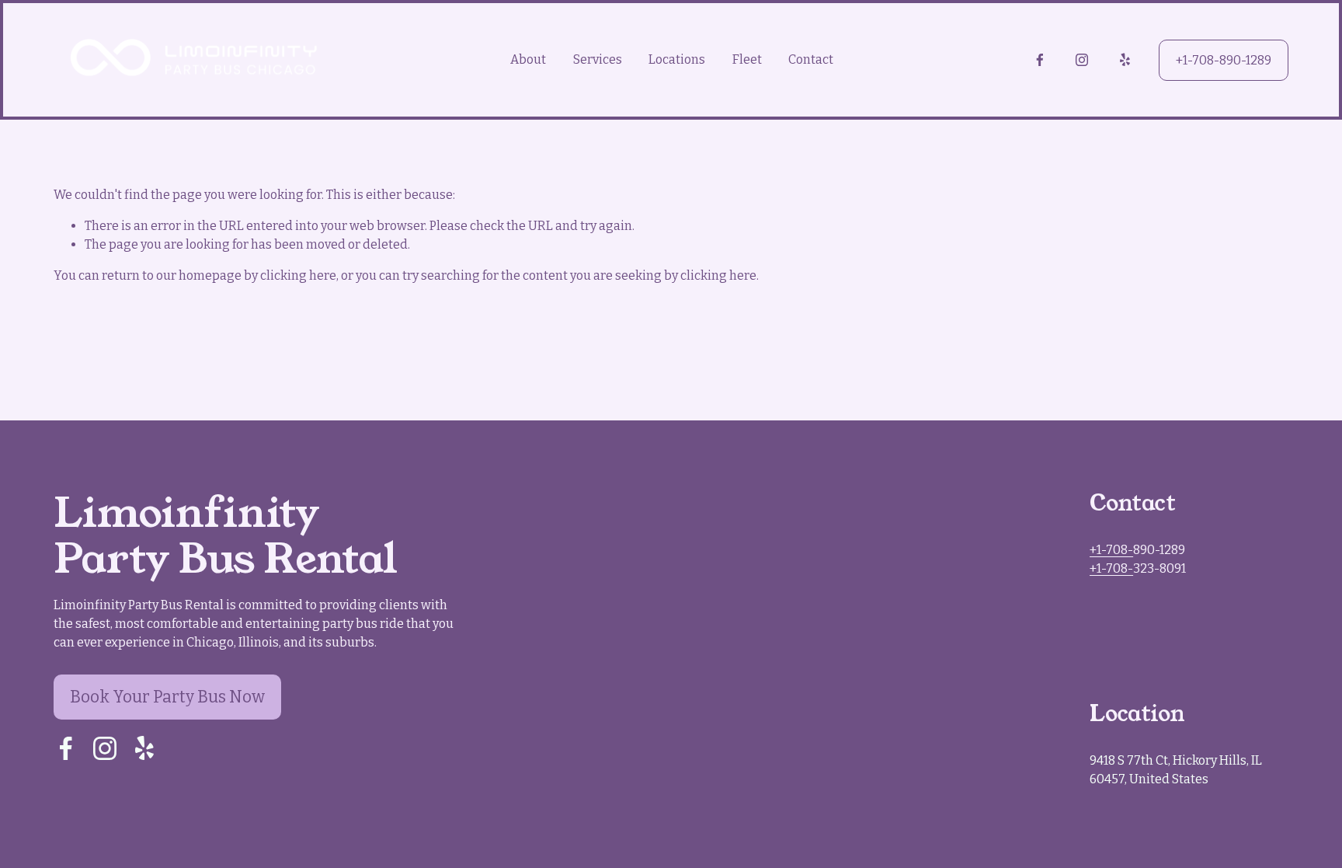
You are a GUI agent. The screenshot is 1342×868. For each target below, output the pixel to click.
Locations (676, 59)
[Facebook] (1040, 60)
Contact (810, 59)
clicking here (298, 275)
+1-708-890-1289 (1223, 60)
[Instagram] (1082, 60)
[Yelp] (1124, 60)
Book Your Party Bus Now (167, 697)
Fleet (747, 59)
